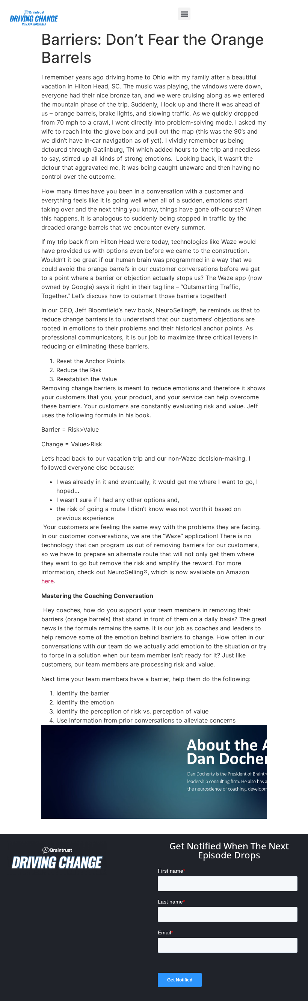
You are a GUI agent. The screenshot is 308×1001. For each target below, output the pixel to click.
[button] (184, 14)
